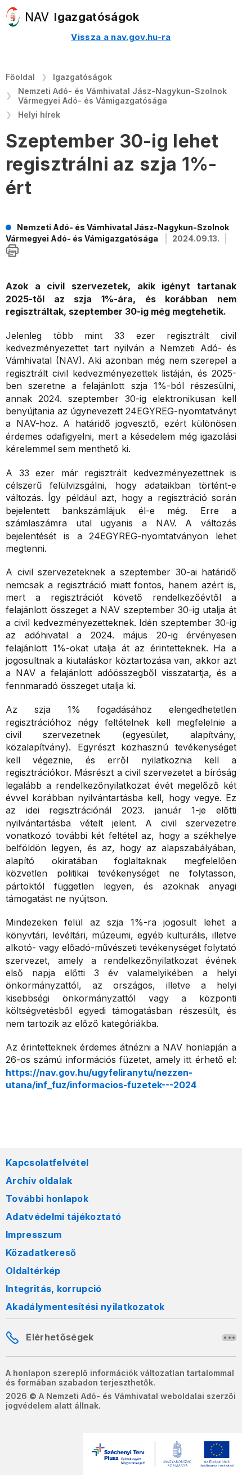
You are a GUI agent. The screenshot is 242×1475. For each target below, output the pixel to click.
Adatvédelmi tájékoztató (63, 1216)
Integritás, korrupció (54, 1288)
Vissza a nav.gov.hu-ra (121, 37)
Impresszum (33, 1234)
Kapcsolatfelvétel (47, 1162)
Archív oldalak (39, 1180)
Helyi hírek (39, 114)
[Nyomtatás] (12, 251)
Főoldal (20, 77)
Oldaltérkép (33, 1270)
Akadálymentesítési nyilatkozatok (85, 1306)
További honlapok (47, 1198)
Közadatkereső (41, 1252)
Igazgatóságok (82, 77)
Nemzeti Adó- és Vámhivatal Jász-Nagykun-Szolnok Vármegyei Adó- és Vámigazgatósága (122, 95)
